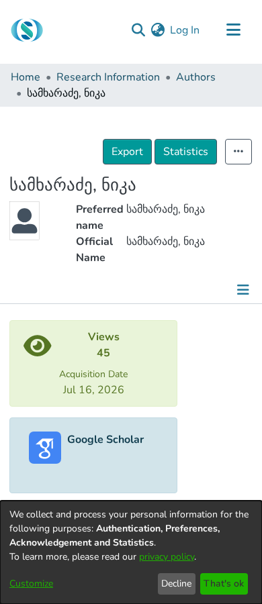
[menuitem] (157, 30)
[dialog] (131, 552)
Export (127, 151)
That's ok (224, 583)
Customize (31, 583)
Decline (176, 583)
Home (25, 77)
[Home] (27, 30)
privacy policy (166, 556)
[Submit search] (138, 30)
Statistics (185, 151)
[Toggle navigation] (233, 30)
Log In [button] (185, 30)
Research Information (108, 77)
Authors (196, 77)
